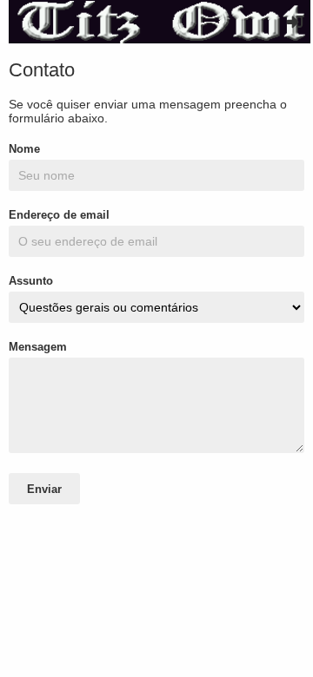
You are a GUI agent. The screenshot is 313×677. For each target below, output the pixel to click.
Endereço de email (59, 214)
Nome (24, 148)
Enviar (44, 489)
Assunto (31, 280)
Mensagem (38, 346)
